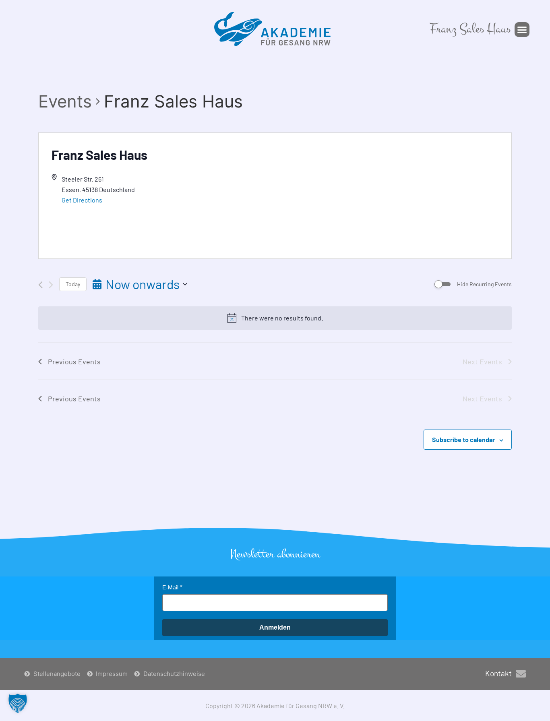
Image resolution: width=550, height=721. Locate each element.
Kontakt (498, 673)
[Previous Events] (40, 285)
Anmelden (275, 627)
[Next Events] (51, 285)
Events (65, 101)
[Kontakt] (521, 674)
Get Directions (82, 200)
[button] (522, 29)
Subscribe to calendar (463, 439)
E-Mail (170, 587)
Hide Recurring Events (484, 284)
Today (73, 284)
